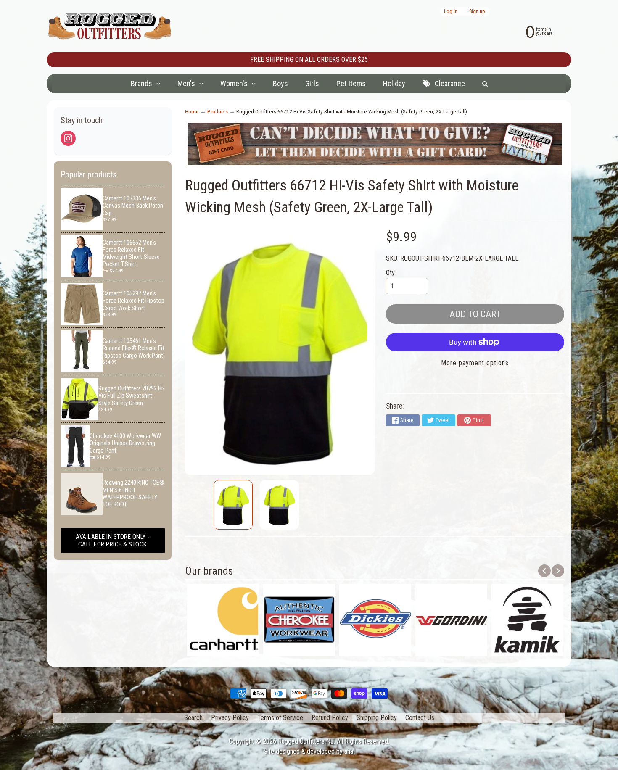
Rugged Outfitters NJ (306, 741)
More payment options (475, 363)
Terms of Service (280, 718)
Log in (450, 11)
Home (192, 111)
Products (217, 111)
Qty (390, 273)
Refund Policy (330, 718)
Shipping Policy (377, 718)
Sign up (477, 11)
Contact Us (419, 718)
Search (193, 718)
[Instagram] (68, 138)
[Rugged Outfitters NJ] (110, 26)
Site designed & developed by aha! (309, 751)
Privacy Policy (230, 718)
